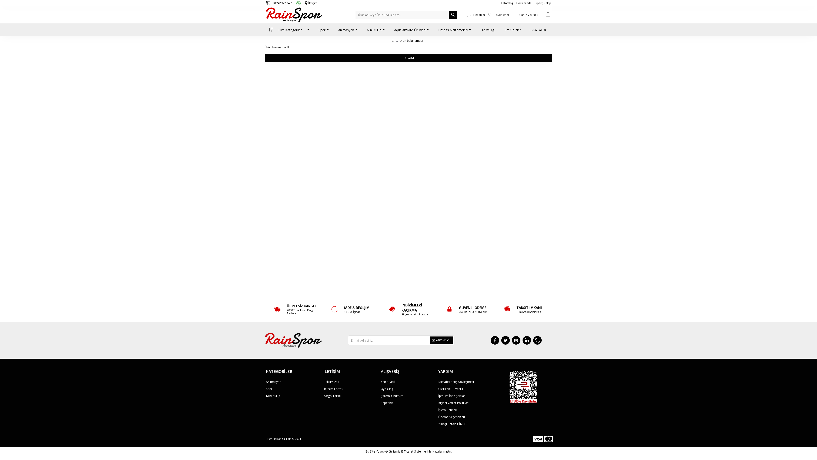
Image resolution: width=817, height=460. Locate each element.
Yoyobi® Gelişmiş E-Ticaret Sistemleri (402, 451)
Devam (408, 58)
